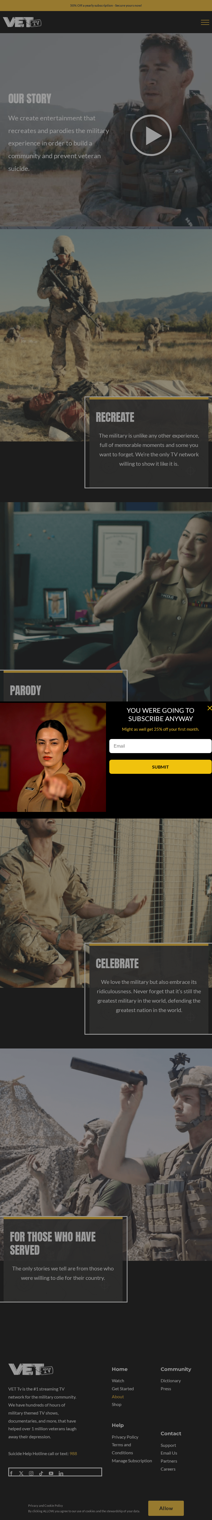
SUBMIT (160, 766)
